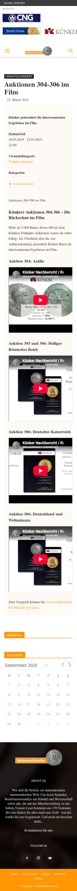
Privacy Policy (30, 873)
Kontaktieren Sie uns (38, 830)
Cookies (45, 873)
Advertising (60, 873)
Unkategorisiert (19, 76)
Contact (38, 878)
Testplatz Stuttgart (21, 161)
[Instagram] (38, 858)
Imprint (15, 873)
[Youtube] (50, 858)
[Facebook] (27, 858)
